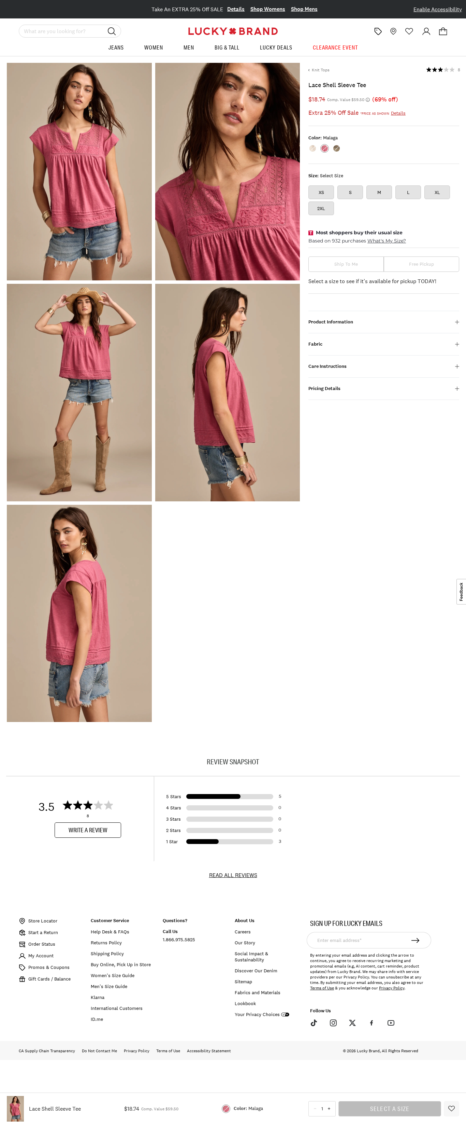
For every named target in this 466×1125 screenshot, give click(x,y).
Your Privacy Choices (257, 1014)
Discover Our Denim (256, 971)
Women (153, 47)
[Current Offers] (378, 31)
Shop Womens (267, 9)
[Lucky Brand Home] (233, 31)
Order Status (41, 944)
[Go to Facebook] (371, 1022)
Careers (243, 932)
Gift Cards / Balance (49, 979)
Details (236, 9)
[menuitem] (116, 50)
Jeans (116, 47)
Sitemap (243, 981)
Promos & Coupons (49, 967)
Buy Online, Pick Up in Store (121, 964)
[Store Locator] (393, 31)
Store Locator (42, 921)
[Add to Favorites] (451, 1108)
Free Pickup (421, 264)
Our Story (245, 943)
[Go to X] (352, 1022)
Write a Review (88, 830)
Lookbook (245, 1003)
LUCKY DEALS (276, 47)
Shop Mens (304, 9)
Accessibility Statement (209, 1051)
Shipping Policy (107, 953)
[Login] (426, 31)
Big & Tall (227, 47)
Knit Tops (321, 70)
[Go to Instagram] (333, 1022)
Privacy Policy (391, 988)
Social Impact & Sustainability (251, 956)
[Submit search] (111, 31)
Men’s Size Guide (109, 986)
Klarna (97, 997)
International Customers (117, 1008)
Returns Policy (106, 943)
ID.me (97, 1019)
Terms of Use (322, 988)
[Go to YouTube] (391, 1022)
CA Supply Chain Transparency (47, 1051)
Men (189, 47)
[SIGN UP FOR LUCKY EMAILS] (415, 940)
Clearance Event (335, 47)
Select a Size (390, 1108)
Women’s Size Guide (112, 975)
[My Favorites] (409, 31)
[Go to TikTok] (314, 1022)
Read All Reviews (233, 875)
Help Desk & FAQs (110, 932)
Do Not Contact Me (99, 1051)
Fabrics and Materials (257, 992)
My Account (41, 956)
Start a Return (43, 932)
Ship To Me (346, 264)
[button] (443, 31)
